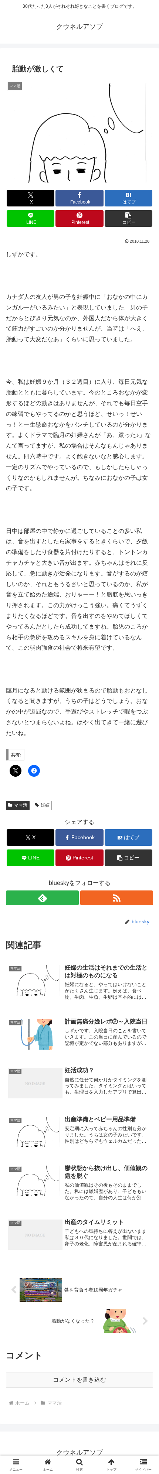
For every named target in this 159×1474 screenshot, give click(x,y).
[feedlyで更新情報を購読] (42, 897)
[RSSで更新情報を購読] (116, 897)
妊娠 (45, 805)
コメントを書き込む (79, 1379)
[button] (128, 218)
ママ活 (20, 805)
